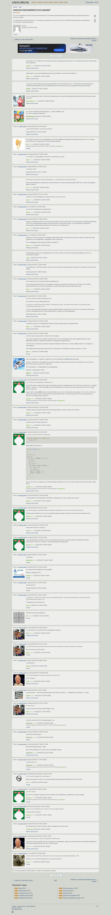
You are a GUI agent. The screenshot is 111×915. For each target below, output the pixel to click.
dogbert (28, 695)
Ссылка (15, 34)
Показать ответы (30, 68)
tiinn (27, 144)
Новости (34, 2)
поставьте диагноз (23, 893)
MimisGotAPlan (30, 116)
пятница (17, 12)
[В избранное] (95, 16)
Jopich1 (28, 88)
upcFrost (28, 398)
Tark (27, 782)
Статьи (45, 2)
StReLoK (28, 373)
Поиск (66, 2)
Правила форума (21, 906)
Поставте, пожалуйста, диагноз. (72, 897)
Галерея (40, 2)
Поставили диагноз (23, 895)
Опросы (55, 2)
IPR (27, 615)
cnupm (28, 257)
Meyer (27, 633)
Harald (28, 65)
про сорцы (66, 893)
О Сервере (14, 906)
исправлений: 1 (59, 146)
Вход (96, 2)
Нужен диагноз (22, 890)
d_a (27, 187)
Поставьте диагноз (23, 897)
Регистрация (90, 2)
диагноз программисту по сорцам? (31, 9)
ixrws (27, 351)
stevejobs (69, 359)
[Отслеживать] (95, 20)
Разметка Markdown (30, 906)
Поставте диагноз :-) (68, 888)
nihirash (28, 575)
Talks (20, 7)
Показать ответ (29, 103)
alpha (27, 76)
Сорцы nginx (66, 890)
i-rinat (27, 681)
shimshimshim (30, 829)
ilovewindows (29, 101)
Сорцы (20, 888)
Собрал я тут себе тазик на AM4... (24, 39)
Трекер (61, 2)
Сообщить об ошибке (16, 907)
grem (27, 862)
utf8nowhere (29, 560)
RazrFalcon (29, 723)
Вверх (97, 906)
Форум (50, 2)
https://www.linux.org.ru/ (17, 909)
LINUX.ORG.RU (20, 2)
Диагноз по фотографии (69, 895)
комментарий (22, 126)
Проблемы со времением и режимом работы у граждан (83, 39)
